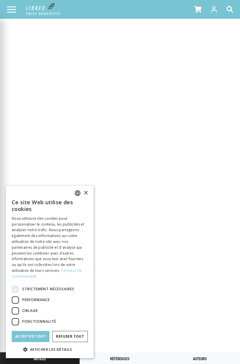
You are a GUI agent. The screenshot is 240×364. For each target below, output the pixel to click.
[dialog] (50, 272)
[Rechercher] (231, 9)
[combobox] (77, 193)
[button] (197, 9)
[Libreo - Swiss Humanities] (43, 9)
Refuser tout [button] (70, 336)
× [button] (85, 193)
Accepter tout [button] (30, 336)
